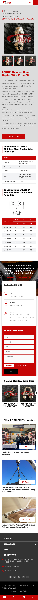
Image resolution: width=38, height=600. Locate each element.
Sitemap (13, 591)
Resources (9, 544)
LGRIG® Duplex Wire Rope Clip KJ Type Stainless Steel (10, 405)
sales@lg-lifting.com (17, 305)
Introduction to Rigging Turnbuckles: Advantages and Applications (18, 526)
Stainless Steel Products (10, 13)
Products (15, 11)
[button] (36, 393)
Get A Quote (13, 136)
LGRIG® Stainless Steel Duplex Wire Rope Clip (18, 19)
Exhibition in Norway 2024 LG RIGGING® (15, 453)
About (7, 549)
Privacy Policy (22, 591)
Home (6, 11)
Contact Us (10, 555)
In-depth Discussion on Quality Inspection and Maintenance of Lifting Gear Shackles (19, 490)
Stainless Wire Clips (9, 16)
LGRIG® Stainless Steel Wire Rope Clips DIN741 (28, 405)
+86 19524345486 (16, 296)
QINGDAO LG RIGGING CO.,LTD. (22, 585)
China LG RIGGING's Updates (19, 420)
